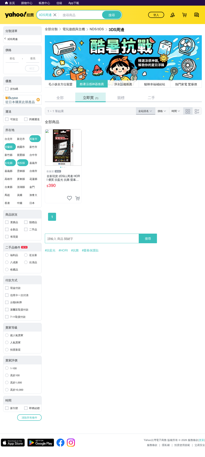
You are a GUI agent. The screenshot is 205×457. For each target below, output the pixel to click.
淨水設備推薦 (123, 84)
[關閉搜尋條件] (54, 14)
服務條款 (152, 445)
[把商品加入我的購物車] (77, 198)
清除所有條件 (29, 417)
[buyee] (22, 100)
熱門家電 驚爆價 (186, 84)
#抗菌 (75, 250)
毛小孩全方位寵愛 (60, 84)
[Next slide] (78, 147)
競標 (121, 97)
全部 (60, 97)
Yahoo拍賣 (19, 15)
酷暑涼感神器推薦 (92, 84)
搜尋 (148, 238)
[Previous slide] (47, 147)
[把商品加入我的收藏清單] (69, 198)
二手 (151, 97)
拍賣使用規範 (182, 445)
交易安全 (200, 445)
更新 (201, 440)
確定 (32, 68)
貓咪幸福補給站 (154, 84)
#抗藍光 (50, 250)
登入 (156, 15)
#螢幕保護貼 (90, 250)
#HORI (63, 250)
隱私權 (166, 445)
